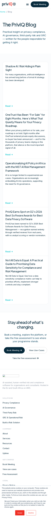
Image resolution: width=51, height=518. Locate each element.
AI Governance (9, 408)
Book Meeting (9, 464)
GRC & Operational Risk (13, 417)
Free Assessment (10, 474)
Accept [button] (19, 513)
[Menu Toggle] (27, 4)
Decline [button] (31, 513)
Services (6, 438)
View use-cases (9, 469)
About (5, 433)
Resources (7, 443)
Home (2, 12)
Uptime (6, 453)
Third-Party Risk (9, 413)
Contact (6, 448)
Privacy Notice (9, 485)
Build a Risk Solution (11, 422)
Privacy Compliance (11, 403)
